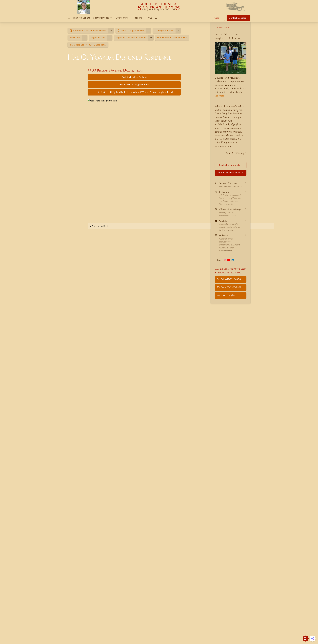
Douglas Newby (222, 27)
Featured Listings (81, 17)
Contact (237, 17)
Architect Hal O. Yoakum (134, 76)
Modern (138, 17)
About (217, 17)
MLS (150, 17)
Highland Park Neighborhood (134, 84)
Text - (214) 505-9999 (231, 287)
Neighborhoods (101, 17)
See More (219, 95)
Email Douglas (228, 295)
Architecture (121, 17)
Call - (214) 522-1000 (231, 279)
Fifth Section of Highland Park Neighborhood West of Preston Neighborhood (134, 92)
